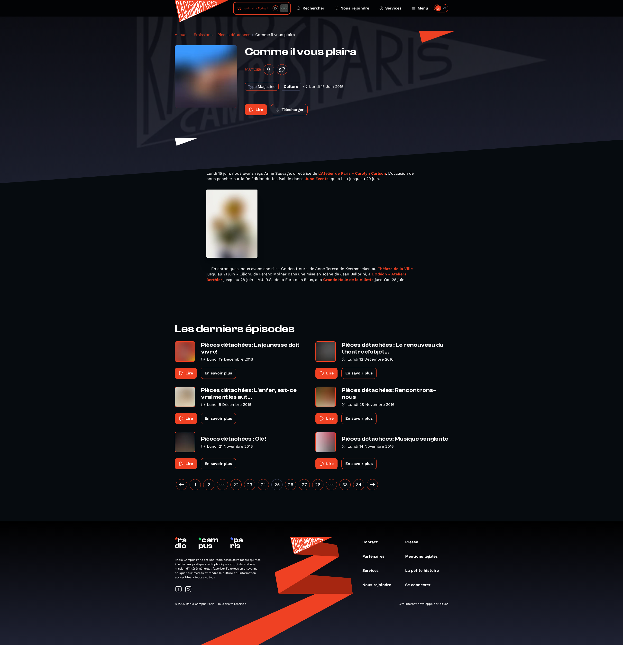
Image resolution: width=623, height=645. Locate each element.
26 (290, 484)
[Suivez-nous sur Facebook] (179, 589)
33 (345, 484)
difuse (444, 604)
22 (236, 484)
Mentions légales (421, 556)
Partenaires (373, 556)
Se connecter (418, 584)
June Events (317, 178)
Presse (411, 542)
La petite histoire (422, 570)
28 (318, 484)
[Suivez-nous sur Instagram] (188, 589)
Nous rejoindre (354, 8)
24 (263, 484)
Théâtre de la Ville (395, 268)
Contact (370, 542)
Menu (423, 8)
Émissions (203, 34)
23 (249, 484)
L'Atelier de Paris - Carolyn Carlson (352, 173)
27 (304, 484)
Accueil (182, 34)
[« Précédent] (181, 484)
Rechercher (313, 8)
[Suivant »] (372, 484)
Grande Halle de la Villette (348, 279)
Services (393, 8)
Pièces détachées (234, 34)
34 (358, 484)
